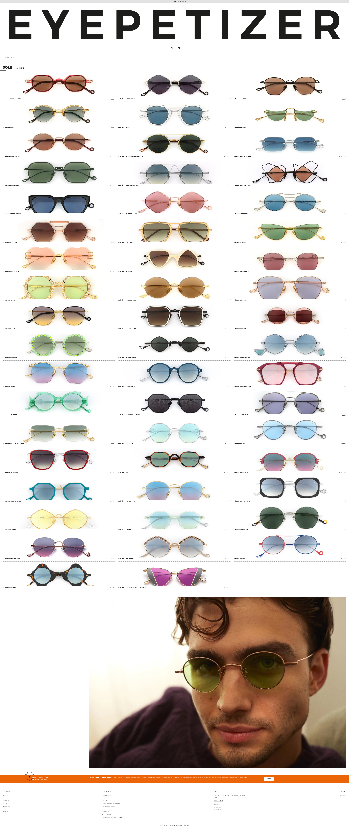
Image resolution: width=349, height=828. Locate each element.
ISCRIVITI (269, 779)
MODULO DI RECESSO (108, 809)
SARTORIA (5, 803)
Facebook (343, 795)
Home (7, 57)
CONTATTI (105, 800)
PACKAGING (6, 800)
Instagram (343, 798)
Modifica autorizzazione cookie (112, 817)
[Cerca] (172, 48)
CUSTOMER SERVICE (108, 798)
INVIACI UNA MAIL (218, 800)
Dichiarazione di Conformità (111, 803)
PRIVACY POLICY (106, 811)
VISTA (4, 798)
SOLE (4, 795)
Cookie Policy (106, 814)
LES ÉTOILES (6, 806)
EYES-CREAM (6, 809)
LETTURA (5, 811)
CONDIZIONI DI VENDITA (108, 806)
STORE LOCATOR (107, 795)
